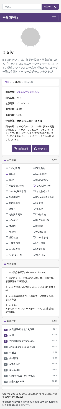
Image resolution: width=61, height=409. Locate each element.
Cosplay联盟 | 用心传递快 (22, 375)
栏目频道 (53, 401)
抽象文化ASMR (16, 381)
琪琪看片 (40, 168)
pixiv (11, 179)
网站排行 (25, 405)
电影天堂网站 (15, 214)
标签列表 (6, 405)
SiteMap (25, 401)
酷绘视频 (13, 237)
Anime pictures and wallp (22, 346)
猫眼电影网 (14, 203)
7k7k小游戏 (42, 237)
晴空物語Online (16, 185)
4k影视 (12, 231)
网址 (46, 6)
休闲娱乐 (16, 82)
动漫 (40, 120)
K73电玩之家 (15, 254)
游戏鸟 (11, 208)
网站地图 (16, 401)
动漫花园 (40, 249)
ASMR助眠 (14, 364)
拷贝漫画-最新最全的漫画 (21, 329)
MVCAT (12, 226)
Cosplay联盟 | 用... (18, 191)
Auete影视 (41, 174)
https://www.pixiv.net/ (27, 91)
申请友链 (6, 401)
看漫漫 (39, 203)
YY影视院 (41, 214)
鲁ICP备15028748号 (12, 397)
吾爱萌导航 (10, 18)
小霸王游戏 (14, 243)
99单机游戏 (14, 197)
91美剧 (39, 226)
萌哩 (11, 335)
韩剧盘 (12, 352)
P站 (35, 120)
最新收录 (16, 405)
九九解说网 (14, 249)
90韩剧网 (41, 231)
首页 (7, 82)
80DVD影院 (42, 179)
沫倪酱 (11, 174)
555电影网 (14, 168)
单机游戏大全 (42, 191)
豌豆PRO (40, 254)
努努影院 (13, 358)
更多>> (54, 321)
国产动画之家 (42, 220)
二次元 (29, 120)
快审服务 (44, 401)
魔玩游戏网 (14, 370)
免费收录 (34, 401)
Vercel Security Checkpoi (22, 341)
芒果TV (39, 208)
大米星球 (13, 220)
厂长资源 (40, 243)
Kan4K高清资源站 (45, 197)
